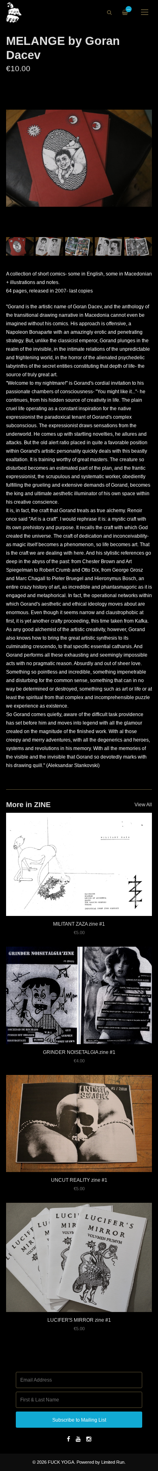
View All (143, 805)
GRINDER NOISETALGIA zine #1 (79, 1052)
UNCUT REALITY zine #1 (79, 1180)
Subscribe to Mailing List (79, 1420)
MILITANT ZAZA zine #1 (79, 924)
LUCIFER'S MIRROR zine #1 (79, 1320)
